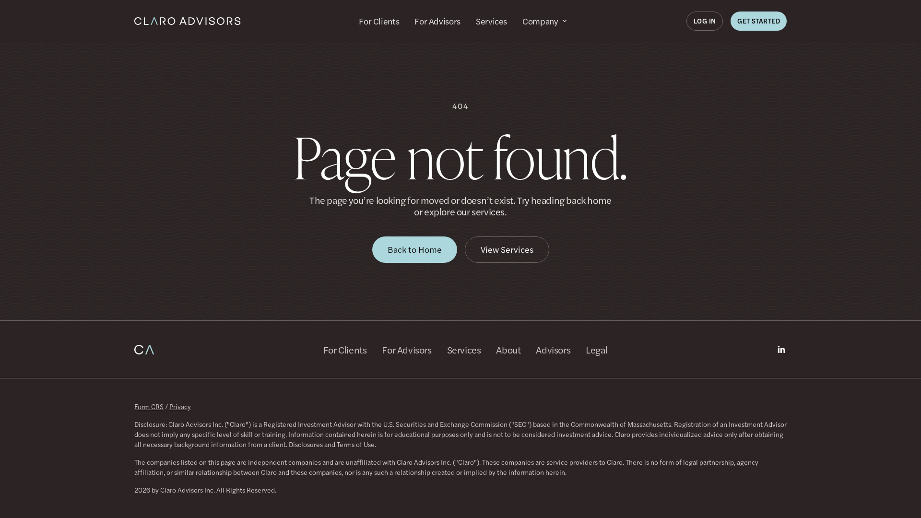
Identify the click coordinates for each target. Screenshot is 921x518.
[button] (704, 21)
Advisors (553, 349)
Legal (596, 349)
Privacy (180, 406)
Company (539, 21)
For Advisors (437, 21)
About (508, 349)
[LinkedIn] (781, 349)
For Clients (379, 21)
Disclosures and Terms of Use (332, 444)
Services (491, 21)
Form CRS (149, 406)
